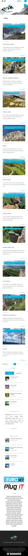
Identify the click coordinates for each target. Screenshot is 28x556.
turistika (9, 513)
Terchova (9, 511)
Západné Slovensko (11, 128)
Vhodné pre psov (7, 162)
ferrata (19, 496)
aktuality (9, 496)
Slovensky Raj (18, 507)
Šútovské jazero (13, 401)
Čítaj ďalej (22, 55)
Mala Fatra (19, 502)
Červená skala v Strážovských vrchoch (16, 448)
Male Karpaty (9, 503)
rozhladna (16, 505)
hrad (10, 498)
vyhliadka (16, 514)
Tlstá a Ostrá (6, 179)
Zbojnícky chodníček (9, 315)
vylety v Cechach (14, 520)
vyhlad (12, 514)
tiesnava (13, 511)
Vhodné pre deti (7, 195)
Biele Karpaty (14, 496)
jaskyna (14, 498)
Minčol (5, 349)
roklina (11, 505)
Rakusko (7, 505)
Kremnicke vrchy (9, 502)
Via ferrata (13, 513)
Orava (20, 503)
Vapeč (5, 146)
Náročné (9, 25)
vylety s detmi (15, 518)
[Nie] (26, 551)
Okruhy (13, 25)
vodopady (8, 514)
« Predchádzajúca (5, 364)
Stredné (13, 59)
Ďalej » (13, 368)
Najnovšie (18, 373)
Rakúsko (9, 59)
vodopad (19, 513)
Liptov (15, 502)
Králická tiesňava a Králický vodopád (15, 394)
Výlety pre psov (14, 435)
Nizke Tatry (15, 503)
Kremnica (18, 500)
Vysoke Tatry (13, 522)
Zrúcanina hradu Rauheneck (16, 438)
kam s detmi (12, 500)
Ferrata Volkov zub (8, 247)
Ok (8, 553)
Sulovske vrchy (18, 509)
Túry (16, 25)
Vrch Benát (12, 464)
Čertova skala (7, 213)
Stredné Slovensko (15, 160)
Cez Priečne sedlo (8, 44)
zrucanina (14, 525)
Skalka (20, 505)
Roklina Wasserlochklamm (11, 78)
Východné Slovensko (15, 93)
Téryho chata (7, 112)
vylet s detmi (13, 516)
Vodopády (9, 60)
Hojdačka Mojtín (13, 455)
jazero (18, 498)
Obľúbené (10, 373)
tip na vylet (18, 511)
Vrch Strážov (6, 281)
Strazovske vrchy (10, 509)
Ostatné (6, 194)
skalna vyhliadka (10, 507)
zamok (11, 524)
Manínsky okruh (13, 385)
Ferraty (5, 25)
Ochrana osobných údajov (15, 553)
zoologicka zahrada (18, 524)
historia (7, 498)
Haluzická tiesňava (14, 377)
